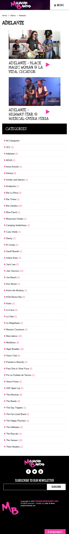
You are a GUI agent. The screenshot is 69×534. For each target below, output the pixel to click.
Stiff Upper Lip (14, 388)
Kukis (10, 303)
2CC (10, 147)
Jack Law (12, 264)
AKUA (10, 160)
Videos (13, 16)
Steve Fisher (14, 381)
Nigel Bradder (15, 349)
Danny (11, 238)
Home (4, 16)
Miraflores (12, 342)
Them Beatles (14, 447)
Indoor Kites (13, 258)
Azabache (12, 186)
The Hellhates (14, 427)
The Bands (13, 401)
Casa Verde (13, 232)
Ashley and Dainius (17, 180)
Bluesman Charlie (16, 219)
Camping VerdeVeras (18, 225)
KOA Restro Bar (15, 297)
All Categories (13, 140)
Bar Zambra (14, 206)
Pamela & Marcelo (16, 362)
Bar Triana (12, 199)
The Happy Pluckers (17, 420)
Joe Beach (13, 277)
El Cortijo (12, 245)
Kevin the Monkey (16, 290)
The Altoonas (14, 394)
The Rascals (14, 433)
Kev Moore (13, 284)
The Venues (14, 440)
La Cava (11, 310)
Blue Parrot (13, 212)
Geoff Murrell (14, 251)
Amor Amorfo (14, 166)
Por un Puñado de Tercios (20, 375)
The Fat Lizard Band (17, 414)
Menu (60, 5)
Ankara (11, 173)
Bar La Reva (13, 193)
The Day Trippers (16, 407)
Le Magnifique (14, 323)
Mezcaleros (14, 336)
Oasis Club (13, 355)
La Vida (11, 316)
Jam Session (14, 271)
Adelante (22, 16)
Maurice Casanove (16, 329)
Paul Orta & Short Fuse (19, 368)
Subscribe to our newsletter (34, 480)
